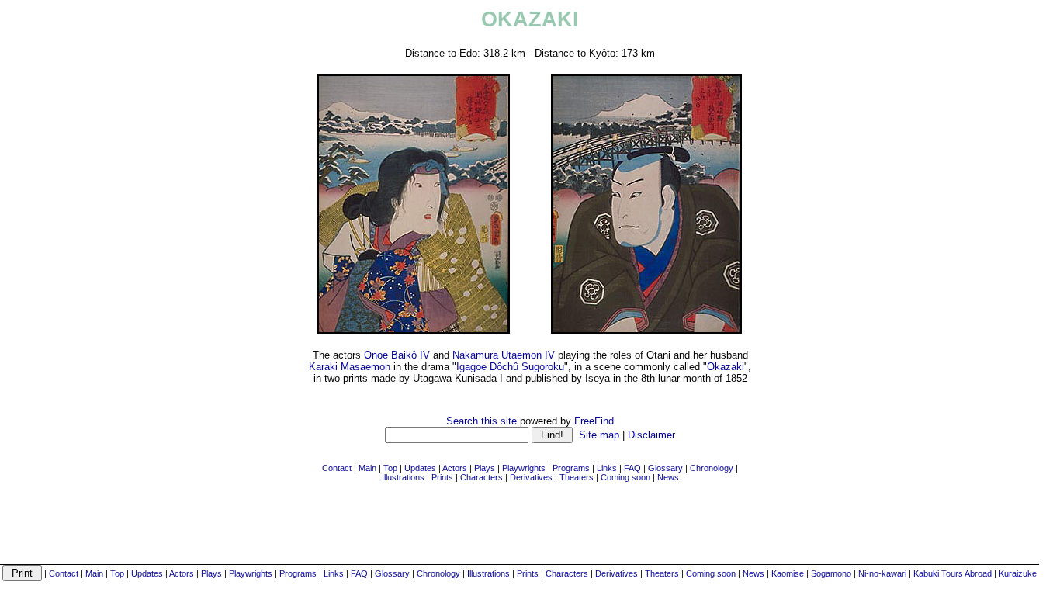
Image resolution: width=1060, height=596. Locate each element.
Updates (147, 573)
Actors (181, 573)
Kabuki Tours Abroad (952, 573)
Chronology (438, 573)
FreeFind (594, 421)
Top (117, 573)
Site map (599, 435)
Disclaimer (651, 435)
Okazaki (725, 366)
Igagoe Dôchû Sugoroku (510, 366)
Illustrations (488, 573)
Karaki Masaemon (349, 366)
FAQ (359, 573)
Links (334, 573)
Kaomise (787, 573)
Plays (211, 573)
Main (94, 573)
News (753, 573)
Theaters (662, 573)
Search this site (481, 421)
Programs (298, 573)
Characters (567, 573)
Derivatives (616, 573)
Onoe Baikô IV (397, 355)
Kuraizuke (1018, 573)
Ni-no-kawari (882, 573)
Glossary (392, 573)
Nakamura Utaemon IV (503, 355)
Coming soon (711, 573)
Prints (528, 573)
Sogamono (831, 573)
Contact (63, 573)
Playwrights (250, 573)
